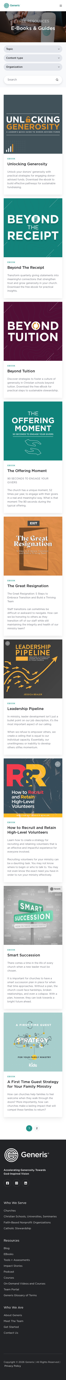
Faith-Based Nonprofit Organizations (27, 1222)
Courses (9, 1277)
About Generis (13, 1315)
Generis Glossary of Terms (20, 1295)
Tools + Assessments (17, 1260)
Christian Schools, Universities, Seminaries (30, 1216)
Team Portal (11, 1289)
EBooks (8, 1254)
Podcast (9, 1271)
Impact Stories (13, 1266)
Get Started (11, 1327)
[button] (60, 5)
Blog (7, 1248)
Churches (10, 1210)
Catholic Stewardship (17, 1228)
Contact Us (11, 1333)
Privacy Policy (12, 1366)
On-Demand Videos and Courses (24, 1283)
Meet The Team (13, 1321)
